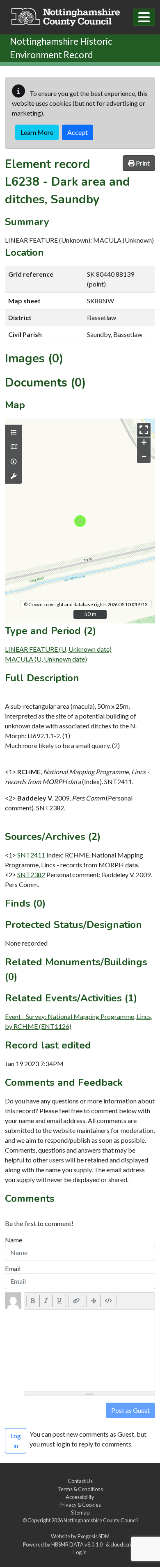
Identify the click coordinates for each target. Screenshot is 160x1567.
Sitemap (80, 1512)
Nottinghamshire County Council (101, 1520)
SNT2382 (31, 874)
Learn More (37, 132)
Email (13, 1268)
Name (13, 1240)
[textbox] (89, 1351)
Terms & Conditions (80, 1489)
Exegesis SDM (94, 1536)
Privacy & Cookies (80, 1504)
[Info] (13, 461)
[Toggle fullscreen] (144, 430)
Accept (77, 132)
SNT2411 (31, 855)
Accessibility (80, 1497)
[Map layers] (13, 432)
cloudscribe (123, 1544)
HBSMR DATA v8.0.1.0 (77, 1544)
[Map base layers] (13, 446)
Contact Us (80, 1481)
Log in (80, 1552)
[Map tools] (13, 476)
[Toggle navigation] (144, 17)
